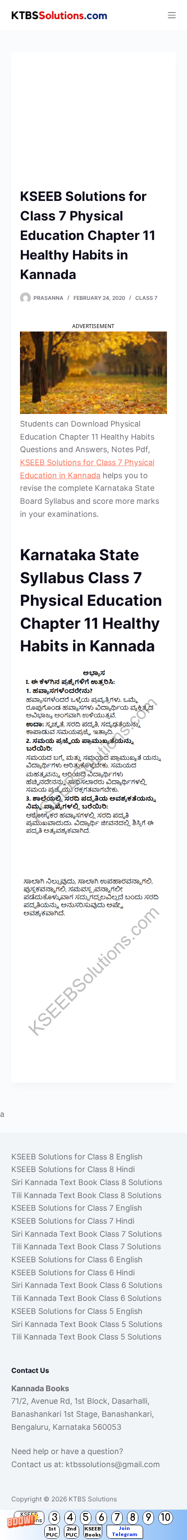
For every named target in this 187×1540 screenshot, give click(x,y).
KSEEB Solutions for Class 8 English (77, 1156)
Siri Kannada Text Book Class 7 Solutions (86, 1233)
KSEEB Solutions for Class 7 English (76, 1207)
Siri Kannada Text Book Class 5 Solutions (86, 1324)
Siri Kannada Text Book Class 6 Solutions (86, 1285)
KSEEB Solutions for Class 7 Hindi (72, 1220)
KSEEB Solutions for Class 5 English (77, 1311)
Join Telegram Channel (124, 1531)
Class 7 (146, 298)
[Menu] (172, 15)
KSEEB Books (92, 1531)
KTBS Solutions (93, 1499)
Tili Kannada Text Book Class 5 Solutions (86, 1336)
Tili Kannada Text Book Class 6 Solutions (86, 1298)
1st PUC (52, 1531)
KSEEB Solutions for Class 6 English (77, 1259)
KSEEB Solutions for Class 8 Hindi (73, 1169)
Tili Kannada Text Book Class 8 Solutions (86, 1195)
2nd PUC (71, 1531)
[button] (93, 1525)
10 (165, 1517)
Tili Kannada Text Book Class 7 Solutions (86, 1246)
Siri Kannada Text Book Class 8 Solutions (86, 1182)
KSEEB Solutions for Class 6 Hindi (73, 1272)
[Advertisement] (93, 123)
